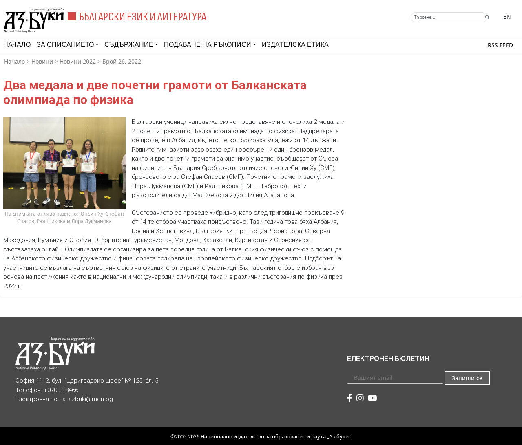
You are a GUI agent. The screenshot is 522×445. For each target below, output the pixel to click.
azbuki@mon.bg (91, 399)
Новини (42, 61)
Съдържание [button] (128, 44)
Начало (17, 44)
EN (507, 16)
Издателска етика (295, 44)
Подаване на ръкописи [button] (207, 44)
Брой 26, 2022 (121, 61)
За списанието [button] (65, 44)
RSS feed (500, 45)
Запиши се (467, 378)
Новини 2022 (78, 61)
